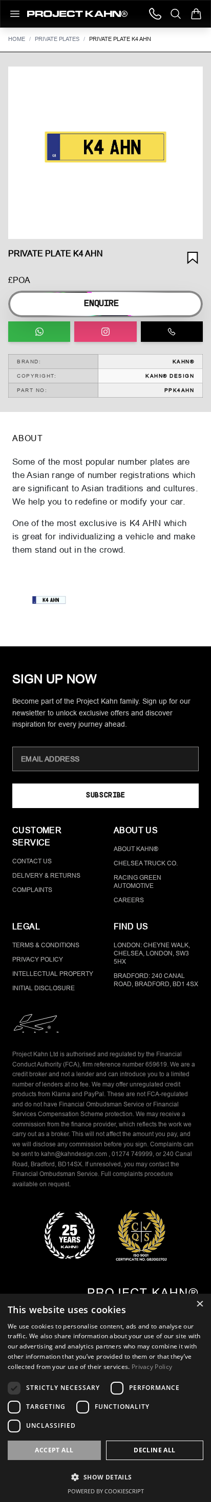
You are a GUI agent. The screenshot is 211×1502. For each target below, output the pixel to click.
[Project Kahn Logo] (77, 13)
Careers (129, 900)
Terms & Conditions (45, 945)
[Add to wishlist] (192, 258)
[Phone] (155, 14)
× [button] (199, 1305)
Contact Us (32, 861)
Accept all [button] (54, 1450)
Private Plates (57, 39)
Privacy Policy (37, 959)
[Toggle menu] (15, 14)
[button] (105, 153)
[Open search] (176, 14)
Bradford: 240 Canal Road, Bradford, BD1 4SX (156, 980)
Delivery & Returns (46, 875)
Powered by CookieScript (106, 1491)
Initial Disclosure (43, 988)
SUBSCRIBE (105, 795)
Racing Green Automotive (137, 881)
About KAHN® (136, 849)
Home (16, 39)
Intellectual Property (52, 973)
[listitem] (49, 601)
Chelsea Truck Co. (146, 863)
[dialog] (105, 1398)
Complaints (32, 890)
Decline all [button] (154, 1450)
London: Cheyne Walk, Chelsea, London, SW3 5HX (152, 953)
